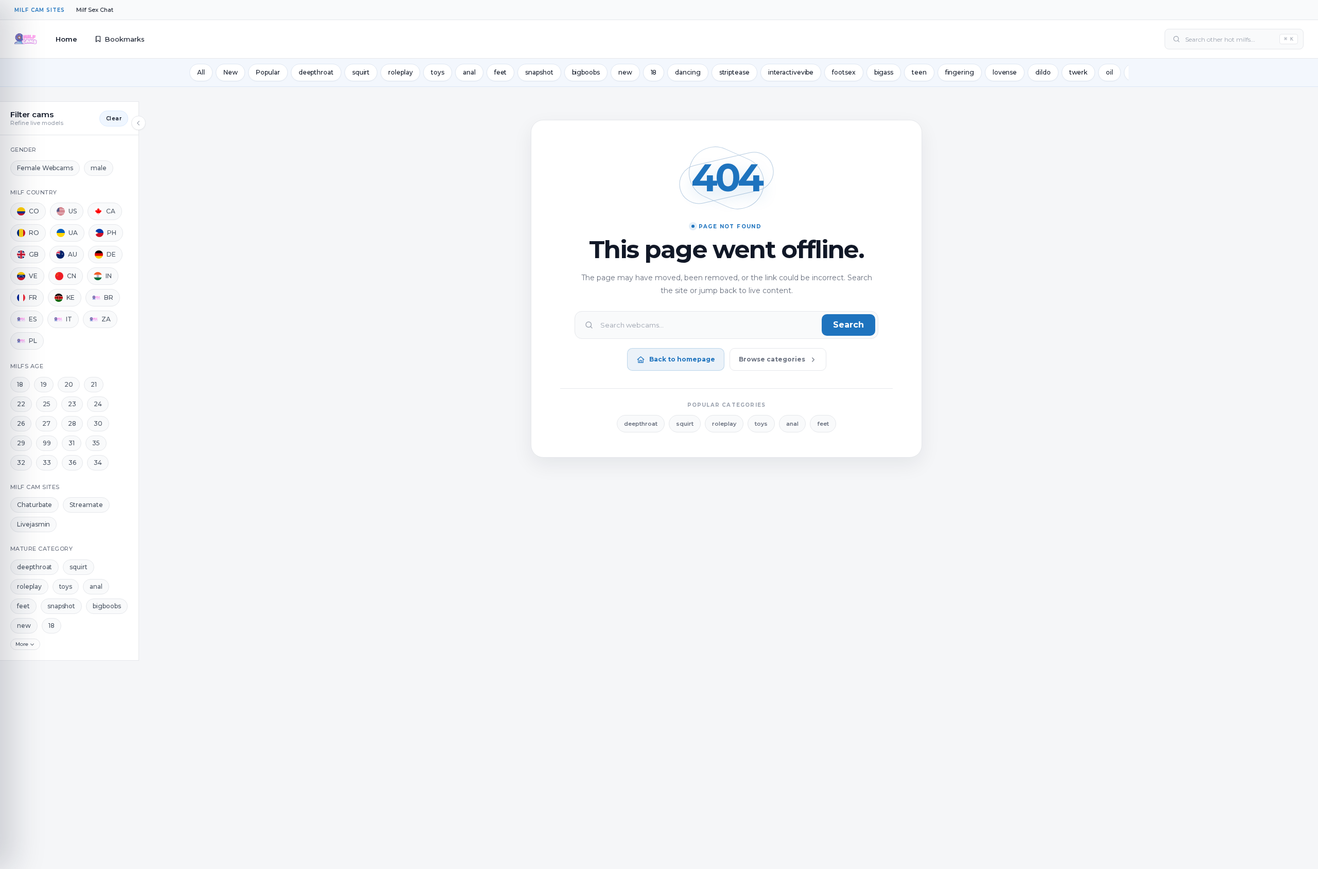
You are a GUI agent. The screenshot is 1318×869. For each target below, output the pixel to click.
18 (654, 72)
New (230, 72)
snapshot (539, 72)
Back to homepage (682, 359)
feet (500, 72)
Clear (114, 118)
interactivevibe (791, 72)
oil (1109, 72)
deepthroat (316, 72)
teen (919, 72)
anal (469, 72)
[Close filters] (138, 123)
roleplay (400, 72)
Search (848, 325)
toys (437, 72)
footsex (843, 72)
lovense (1005, 72)
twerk (1078, 72)
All (201, 72)
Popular (268, 72)
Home (66, 39)
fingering (959, 72)
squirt (361, 72)
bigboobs (586, 72)
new (625, 72)
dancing (687, 72)
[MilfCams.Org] (25, 39)
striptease (734, 72)
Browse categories (772, 359)
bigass (883, 72)
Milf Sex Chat (94, 9)
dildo (1043, 72)
